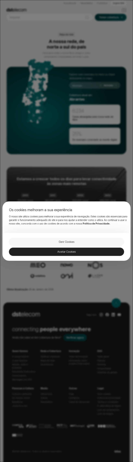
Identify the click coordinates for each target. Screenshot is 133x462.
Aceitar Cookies (66, 251)
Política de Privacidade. (96, 223)
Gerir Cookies (66, 241)
